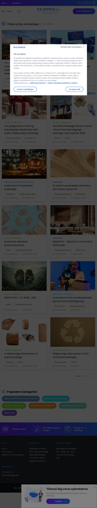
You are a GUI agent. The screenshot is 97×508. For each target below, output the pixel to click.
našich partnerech (37, 83)
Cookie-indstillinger (25, 89)
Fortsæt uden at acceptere (71, 47)
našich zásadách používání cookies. (63, 83)
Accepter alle (74, 89)
